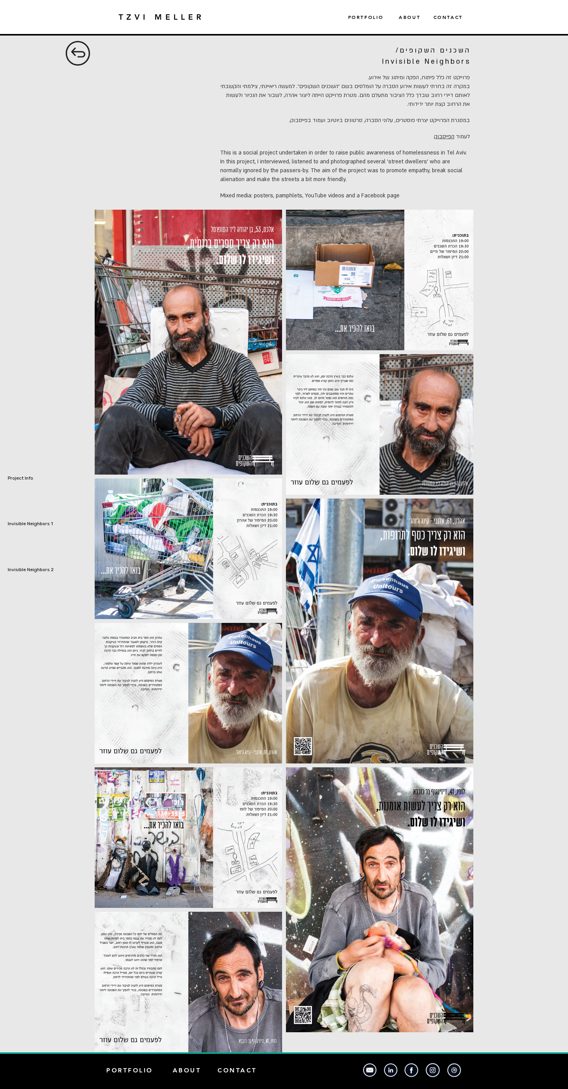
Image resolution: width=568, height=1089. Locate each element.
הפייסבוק (444, 136)
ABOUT (409, 17)
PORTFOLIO (373, 17)
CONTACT (448, 17)
